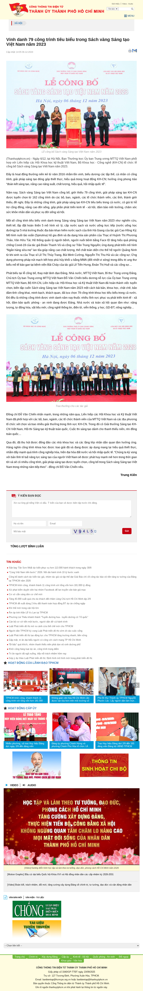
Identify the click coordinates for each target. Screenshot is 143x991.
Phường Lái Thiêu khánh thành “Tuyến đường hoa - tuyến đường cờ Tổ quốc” (48, 617)
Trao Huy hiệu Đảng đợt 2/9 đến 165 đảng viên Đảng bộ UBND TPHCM (115, 745)
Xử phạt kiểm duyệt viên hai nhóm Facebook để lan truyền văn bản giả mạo (47, 589)
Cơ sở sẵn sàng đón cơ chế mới (25, 594)
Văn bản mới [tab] (15, 897)
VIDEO (14, 785)
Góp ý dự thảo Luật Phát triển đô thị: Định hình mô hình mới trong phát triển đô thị (50, 658)
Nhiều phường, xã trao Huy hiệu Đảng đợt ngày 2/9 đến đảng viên (25, 745)
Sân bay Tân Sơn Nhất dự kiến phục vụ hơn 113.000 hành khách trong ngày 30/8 (50, 567)
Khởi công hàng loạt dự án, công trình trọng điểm (34, 649)
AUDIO (32, 785)
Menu (131, 16)
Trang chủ (20, 956)
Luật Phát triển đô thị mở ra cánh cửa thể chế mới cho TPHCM (41, 626)
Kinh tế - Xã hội (81, 956)
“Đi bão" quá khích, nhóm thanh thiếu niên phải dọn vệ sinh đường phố (44, 644)
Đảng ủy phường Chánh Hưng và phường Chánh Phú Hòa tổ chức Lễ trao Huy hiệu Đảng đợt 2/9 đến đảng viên (70, 745)
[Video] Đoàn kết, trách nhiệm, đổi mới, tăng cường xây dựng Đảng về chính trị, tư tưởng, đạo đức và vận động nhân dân (69, 884)
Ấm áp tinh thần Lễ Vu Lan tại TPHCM (28, 612)
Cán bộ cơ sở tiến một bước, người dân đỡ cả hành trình (38, 621)
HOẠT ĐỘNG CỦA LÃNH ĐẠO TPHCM (33, 662)
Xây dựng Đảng (50, 956)
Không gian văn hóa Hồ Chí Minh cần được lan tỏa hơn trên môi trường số (70, 699)
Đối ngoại (123, 956)
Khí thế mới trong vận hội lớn (24, 608)
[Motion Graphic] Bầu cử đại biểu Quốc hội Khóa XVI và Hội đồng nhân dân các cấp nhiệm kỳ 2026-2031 (60, 874)
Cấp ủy (65, 956)
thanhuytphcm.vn (57, 987)
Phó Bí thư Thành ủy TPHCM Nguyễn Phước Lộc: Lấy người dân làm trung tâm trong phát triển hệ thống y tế (116, 699)
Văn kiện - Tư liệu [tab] (34, 897)
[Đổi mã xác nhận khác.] (95, 531)
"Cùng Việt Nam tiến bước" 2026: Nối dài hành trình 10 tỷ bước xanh (44, 572)
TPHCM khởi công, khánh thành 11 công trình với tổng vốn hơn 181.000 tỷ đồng (49, 585)
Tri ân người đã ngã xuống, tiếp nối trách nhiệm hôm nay (37, 653)
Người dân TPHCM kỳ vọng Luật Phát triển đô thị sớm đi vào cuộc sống (45, 630)
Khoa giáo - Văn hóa (71, 960)
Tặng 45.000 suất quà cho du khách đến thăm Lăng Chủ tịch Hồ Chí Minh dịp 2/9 (50, 599)
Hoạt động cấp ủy (22, 708)
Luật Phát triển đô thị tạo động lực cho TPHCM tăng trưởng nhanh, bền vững (48, 635)
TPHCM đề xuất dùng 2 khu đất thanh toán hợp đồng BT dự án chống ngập (47, 603)
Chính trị (33, 956)
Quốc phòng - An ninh (104, 956)
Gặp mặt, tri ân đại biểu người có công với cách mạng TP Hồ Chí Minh (45, 640)
